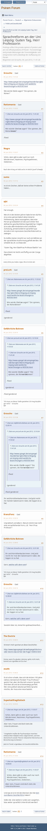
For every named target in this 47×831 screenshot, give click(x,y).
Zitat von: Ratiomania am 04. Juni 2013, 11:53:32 (24, 279)
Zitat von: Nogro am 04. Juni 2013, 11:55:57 (22, 710)
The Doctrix (9, 636)
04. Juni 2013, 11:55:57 (11, 152)
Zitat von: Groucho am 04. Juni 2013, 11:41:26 (23, 114)
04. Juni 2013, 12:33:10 (11, 518)
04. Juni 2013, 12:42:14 (11, 588)
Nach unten (6, 66)
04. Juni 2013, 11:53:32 (11, 108)
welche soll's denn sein (17, 565)
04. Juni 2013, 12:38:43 (11, 543)
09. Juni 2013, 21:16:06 (11, 756)
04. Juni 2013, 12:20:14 (11, 332)
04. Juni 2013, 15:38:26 (11, 673)
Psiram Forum (10, 8)
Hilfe (12, 826)
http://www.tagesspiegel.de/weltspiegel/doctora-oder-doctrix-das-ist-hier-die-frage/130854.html (23, 650)
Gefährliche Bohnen (14, 328)
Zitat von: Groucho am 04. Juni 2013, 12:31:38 (23, 548)
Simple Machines (31, 828)
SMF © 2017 (22, 828)
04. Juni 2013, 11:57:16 (11, 181)
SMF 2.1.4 (14, 828)
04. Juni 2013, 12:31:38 (11, 417)
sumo (6, 177)
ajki (5, 201)
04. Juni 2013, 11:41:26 (11, 77)
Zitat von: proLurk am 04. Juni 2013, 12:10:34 (22, 338)
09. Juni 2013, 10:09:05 (11, 704)
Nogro (7, 148)
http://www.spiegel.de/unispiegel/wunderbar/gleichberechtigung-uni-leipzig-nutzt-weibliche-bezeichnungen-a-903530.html (23, 84)
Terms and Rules (20, 826)
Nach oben (6, 811)
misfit (7, 668)
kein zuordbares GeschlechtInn (21, 794)
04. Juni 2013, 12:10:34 (11, 274)
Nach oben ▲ (32, 826)
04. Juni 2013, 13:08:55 (11, 640)
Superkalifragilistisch (14, 700)
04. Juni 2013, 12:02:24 (11, 205)
